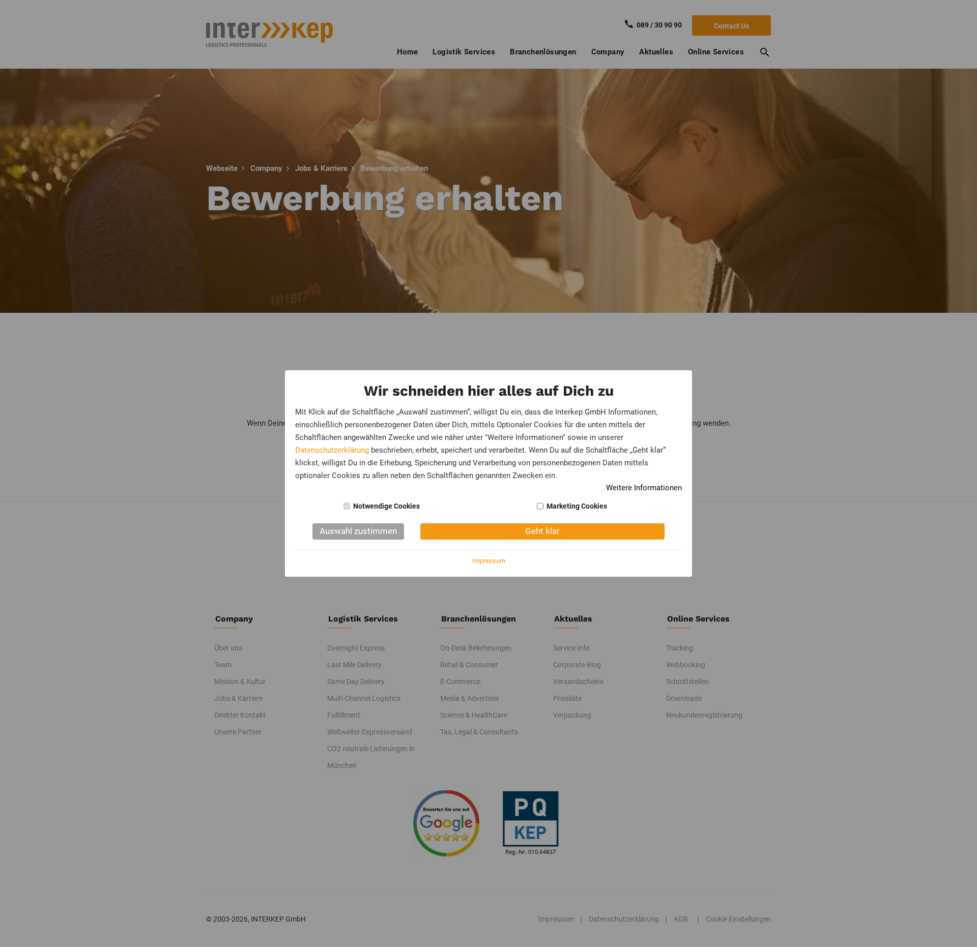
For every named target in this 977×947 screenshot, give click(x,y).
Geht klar (542, 531)
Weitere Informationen (644, 487)
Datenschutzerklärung (332, 450)
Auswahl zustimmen (358, 531)
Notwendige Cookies (386, 506)
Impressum (488, 561)
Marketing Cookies (577, 506)
